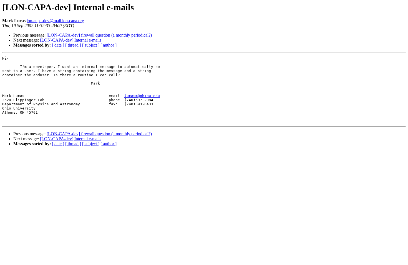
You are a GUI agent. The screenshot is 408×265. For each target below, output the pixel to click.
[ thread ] (73, 45)
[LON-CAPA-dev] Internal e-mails (70, 40)
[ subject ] (90, 45)
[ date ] (58, 45)
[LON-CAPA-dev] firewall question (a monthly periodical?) (99, 35)
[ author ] (108, 45)
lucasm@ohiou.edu (142, 96)
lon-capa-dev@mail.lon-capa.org (55, 20)
